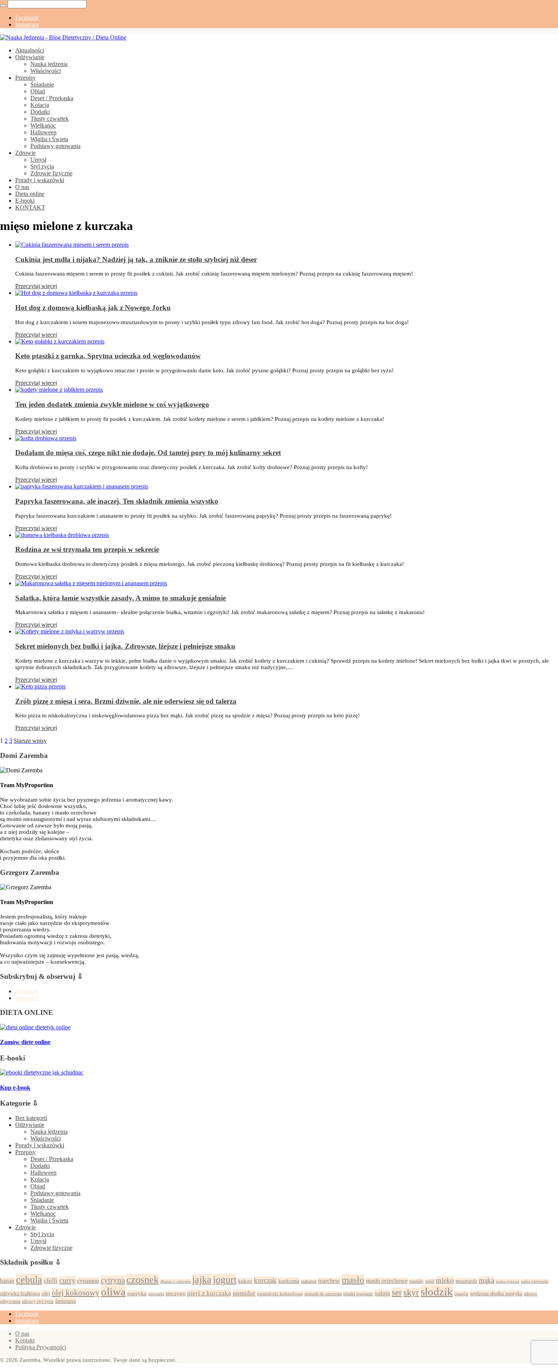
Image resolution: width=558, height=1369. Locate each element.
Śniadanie (42, 84)
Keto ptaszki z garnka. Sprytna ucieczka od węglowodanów (108, 356)
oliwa (113, 1292)
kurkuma (288, 1281)
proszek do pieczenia (323, 1294)
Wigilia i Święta (49, 139)
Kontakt (25, 1340)
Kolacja (39, 105)
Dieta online (29, 194)
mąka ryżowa (507, 1281)
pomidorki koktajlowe (280, 1294)
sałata (382, 1293)
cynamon (88, 1280)
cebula (29, 1279)
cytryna (113, 1280)
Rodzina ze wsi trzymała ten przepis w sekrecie (87, 549)
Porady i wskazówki (39, 180)
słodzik (437, 1292)
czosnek (142, 1279)
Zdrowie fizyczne (51, 173)
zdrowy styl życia (38, 1301)
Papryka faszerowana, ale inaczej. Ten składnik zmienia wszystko (116, 501)
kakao (245, 1281)
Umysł (38, 159)
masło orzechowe (387, 1281)
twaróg (461, 1294)
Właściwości (45, 71)
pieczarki (156, 1294)
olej (45, 1293)
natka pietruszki (535, 1281)
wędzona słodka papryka (496, 1293)
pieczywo (176, 1294)
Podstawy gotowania (55, 146)
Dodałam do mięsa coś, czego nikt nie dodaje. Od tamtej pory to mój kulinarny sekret (148, 453)
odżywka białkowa (20, 1294)
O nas (22, 187)
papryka (137, 1293)
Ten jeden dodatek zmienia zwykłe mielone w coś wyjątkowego (112, 404)
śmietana (65, 1301)
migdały (416, 1281)
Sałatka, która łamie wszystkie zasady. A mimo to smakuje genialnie (120, 598)
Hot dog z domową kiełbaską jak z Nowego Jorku (93, 308)
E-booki (25, 200)
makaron (309, 1281)
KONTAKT (30, 207)
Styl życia (42, 166)
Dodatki (40, 112)
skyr (411, 1292)
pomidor (244, 1293)
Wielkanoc (43, 125)
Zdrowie (25, 153)
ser (397, 1292)
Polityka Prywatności (40, 1347)
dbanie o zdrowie (175, 1281)
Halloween (43, 132)
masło (353, 1279)
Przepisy (25, 77)
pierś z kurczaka (209, 1293)
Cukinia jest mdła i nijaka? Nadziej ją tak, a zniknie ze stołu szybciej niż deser (136, 259)
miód (429, 1281)
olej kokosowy (75, 1292)
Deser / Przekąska (51, 98)
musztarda (466, 1281)
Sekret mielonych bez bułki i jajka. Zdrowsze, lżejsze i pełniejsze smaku (125, 646)
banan (7, 1281)
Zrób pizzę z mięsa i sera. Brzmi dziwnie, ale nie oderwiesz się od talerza (125, 701)
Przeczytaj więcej (36, 286)
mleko (445, 1280)
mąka (486, 1280)
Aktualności (29, 50)
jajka (201, 1279)
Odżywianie (29, 57)
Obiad (37, 91)
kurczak (265, 1280)
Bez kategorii (31, 1118)
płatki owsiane (358, 1294)
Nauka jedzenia (49, 64)
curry (67, 1280)
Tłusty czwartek (49, 118)
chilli (51, 1280)
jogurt (224, 1279)
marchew (329, 1281)
